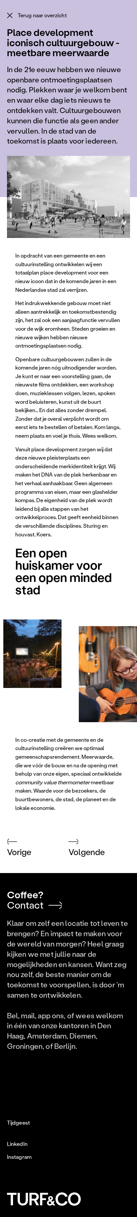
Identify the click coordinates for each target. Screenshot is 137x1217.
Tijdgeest (18, 1122)
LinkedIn (17, 1144)
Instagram (19, 1157)
